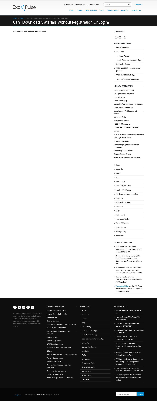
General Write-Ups (122, 47)
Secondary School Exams (123, 151)
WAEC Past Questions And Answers (127, 158)
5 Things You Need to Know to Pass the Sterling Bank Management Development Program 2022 (129, 361)
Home (71, 10)
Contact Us (80, 5)
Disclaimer (119, 236)
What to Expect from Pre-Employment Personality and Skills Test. (128, 346)
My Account (120, 215)
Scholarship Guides (123, 64)
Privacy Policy (121, 232)
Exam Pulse (41, 394)
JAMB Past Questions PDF (123, 108)
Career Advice (123, 56)
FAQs (118, 211)
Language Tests (120, 117)
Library (80, 10)
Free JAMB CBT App (123, 186)
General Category (120, 101)
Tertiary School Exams (122, 154)
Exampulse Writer (122, 286)
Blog (102, 10)
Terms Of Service (122, 223)
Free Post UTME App (123, 190)
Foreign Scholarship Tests (124, 90)
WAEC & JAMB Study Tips (125, 75)
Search (140, 394)
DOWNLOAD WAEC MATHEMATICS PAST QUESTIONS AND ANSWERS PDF (128, 249)
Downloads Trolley (122, 219)
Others (116, 131)
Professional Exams (121, 141)
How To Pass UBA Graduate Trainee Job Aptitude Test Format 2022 (129, 288)
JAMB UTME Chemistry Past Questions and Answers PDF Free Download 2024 (129, 270)
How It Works (91, 10)
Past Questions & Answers (128, 79)
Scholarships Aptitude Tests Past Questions (126, 146)
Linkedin (32, 307)
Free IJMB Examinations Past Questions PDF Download (129, 279)
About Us (69, 5)
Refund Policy (121, 227)
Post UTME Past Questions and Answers (129, 134)
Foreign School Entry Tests (124, 94)
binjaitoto (119, 198)
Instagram (124, 36)
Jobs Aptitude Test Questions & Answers (125, 112)
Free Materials (112, 10)
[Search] (129, 4)
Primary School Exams (122, 138)
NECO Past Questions (122, 124)
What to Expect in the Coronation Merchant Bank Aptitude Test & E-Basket (128, 377)
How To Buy (120, 182)
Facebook (116, 36)
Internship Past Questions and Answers (128, 104)
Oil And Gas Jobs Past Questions (126, 127)
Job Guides (120, 52)
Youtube (120, 36)
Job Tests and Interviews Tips (129, 60)
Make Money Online (121, 120)
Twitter (19, 307)
